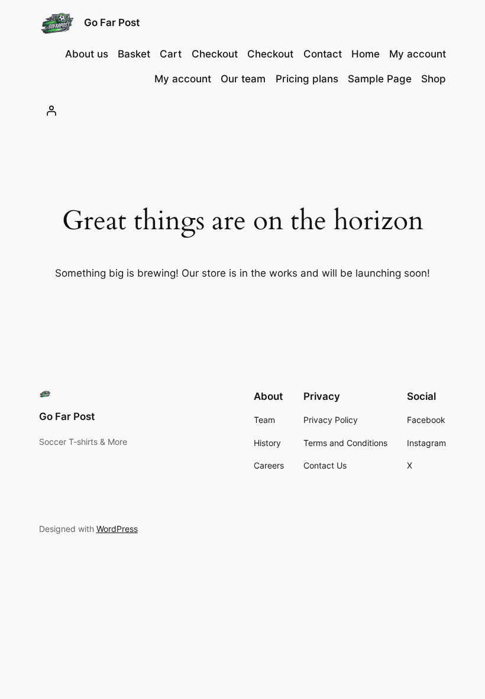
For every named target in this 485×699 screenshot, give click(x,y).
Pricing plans (307, 79)
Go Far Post (112, 22)
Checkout (215, 54)
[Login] (51, 110)
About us (86, 54)
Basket (134, 54)
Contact (322, 54)
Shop (433, 79)
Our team (243, 79)
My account (417, 54)
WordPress (117, 529)
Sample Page (380, 79)
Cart (171, 54)
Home (365, 54)
